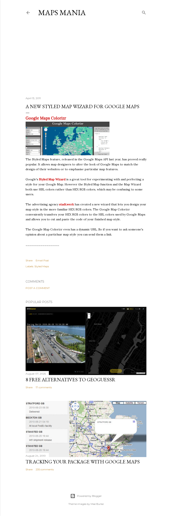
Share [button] (29, 260)
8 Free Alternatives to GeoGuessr (70, 379)
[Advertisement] (86, 56)
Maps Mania (62, 12)
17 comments (44, 387)
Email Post (42, 260)
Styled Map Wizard (52, 179)
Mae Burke (97, 503)
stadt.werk (66, 204)
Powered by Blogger (89, 495)
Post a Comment (38, 288)
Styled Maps (41, 266)
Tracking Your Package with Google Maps (83, 461)
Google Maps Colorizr (46, 118)
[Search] (143, 12)
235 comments (45, 469)
